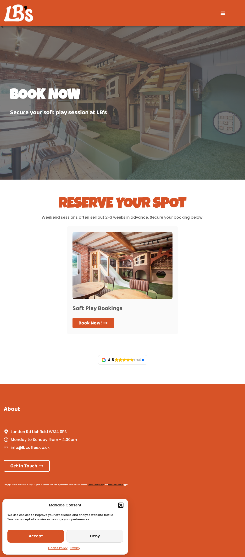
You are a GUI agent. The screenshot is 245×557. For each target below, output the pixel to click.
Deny (95, 536)
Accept (36, 536)
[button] (120, 505)
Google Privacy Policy (96, 485)
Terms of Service (115, 485)
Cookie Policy (57, 548)
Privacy (75, 548)
